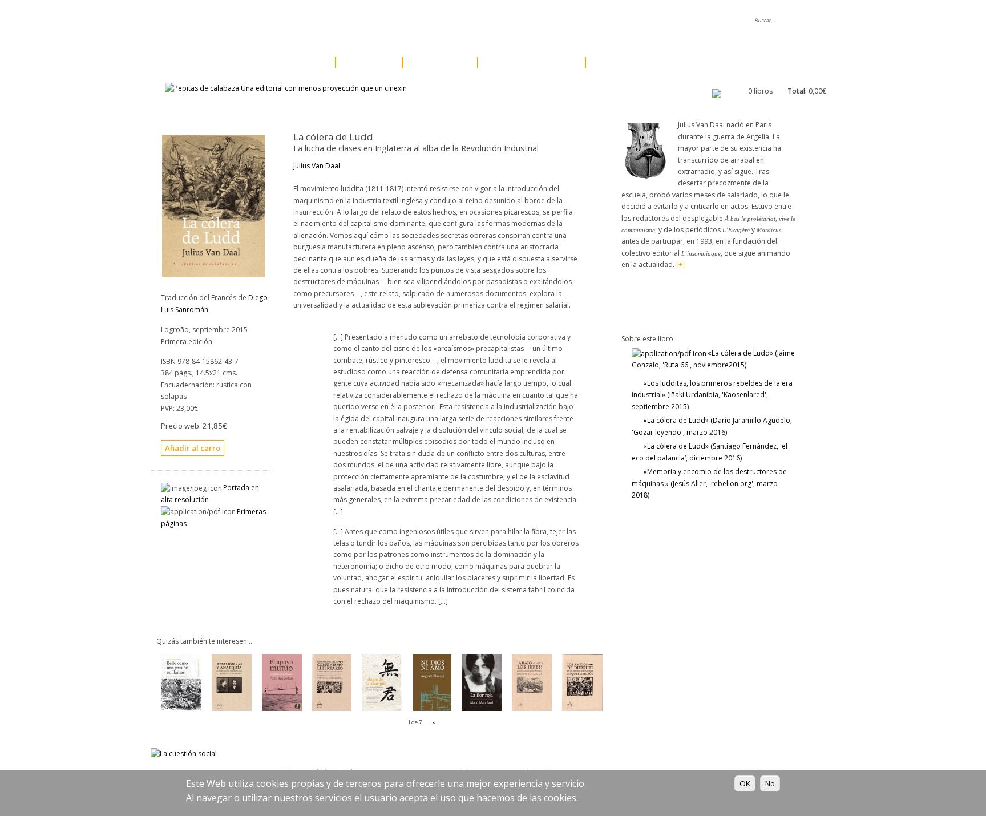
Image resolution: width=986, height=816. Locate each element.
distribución (430, 21)
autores (365, 62)
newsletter (487, 21)
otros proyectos (528, 62)
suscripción (624, 62)
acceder (588, 21)
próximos (436, 62)
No (770, 783)
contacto (540, 21)
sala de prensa (366, 21)
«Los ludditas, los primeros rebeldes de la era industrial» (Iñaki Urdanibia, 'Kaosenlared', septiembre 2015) (712, 394)
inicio (268, 21)
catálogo (296, 62)
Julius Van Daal (316, 166)
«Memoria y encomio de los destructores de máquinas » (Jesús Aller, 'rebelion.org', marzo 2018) (709, 483)
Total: (797, 91)
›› (433, 722)
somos (309, 21)
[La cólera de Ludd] (213, 275)
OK (745, 783)
